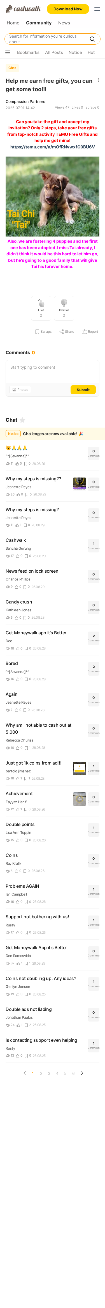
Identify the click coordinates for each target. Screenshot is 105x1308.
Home (13, 23)
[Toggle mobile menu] (97, 9)
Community (39, 23)
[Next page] (81, 1073)
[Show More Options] (8, 52)
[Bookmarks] (22, 420)
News (64, 23)
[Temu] (52, 235)
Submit (83, 389)
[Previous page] (25, 1073)
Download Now (68, 8)
